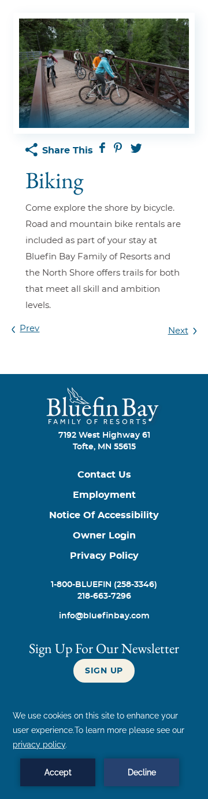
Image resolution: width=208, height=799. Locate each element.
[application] (104, 747)
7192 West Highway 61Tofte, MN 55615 (104, 441)
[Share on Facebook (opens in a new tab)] (103, 150)
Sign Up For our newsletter (104, 648)
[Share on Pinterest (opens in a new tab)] (119, 150)
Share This (67, 150)
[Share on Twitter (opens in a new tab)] (136, 150)
